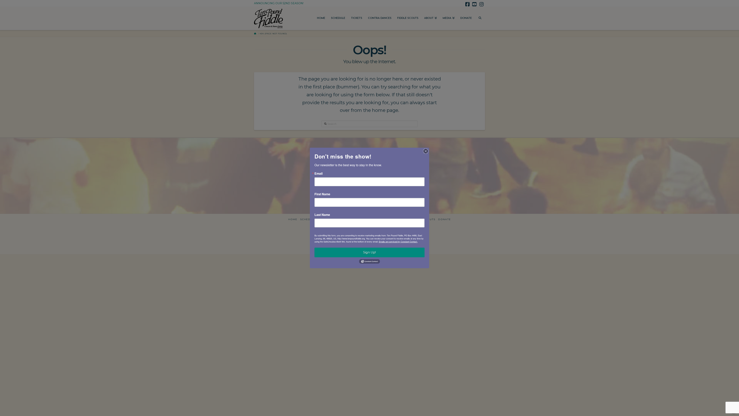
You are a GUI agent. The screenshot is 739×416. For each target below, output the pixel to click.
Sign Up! (369, 252)
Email (318, 173)
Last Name (322, 214)
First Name (322, 194)
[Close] (425, 151)
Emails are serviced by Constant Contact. (398, 241)
